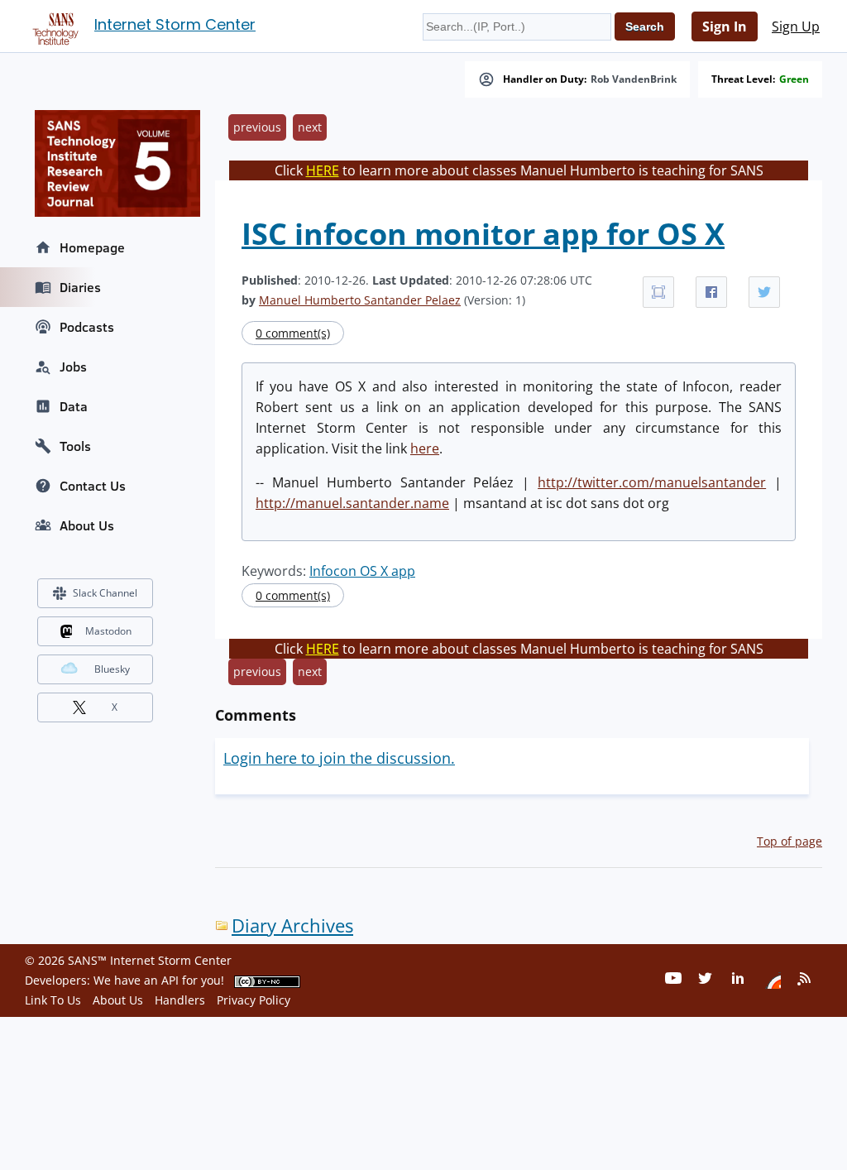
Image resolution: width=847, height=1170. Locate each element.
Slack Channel (105, 593)
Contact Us (93, 486)
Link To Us (53, 1000)
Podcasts (87, 327)
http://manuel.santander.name (352, 503)
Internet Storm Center (175, 24)
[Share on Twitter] (764, 292)
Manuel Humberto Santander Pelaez (360, 300)
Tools (75, 446)
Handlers (180, 1000)
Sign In (724, 26)
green (794, 79)
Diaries (80, 287)
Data (74, 406)
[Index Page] (53, 25)
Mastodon (108, 631)
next (310, 127)
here (424, 448)
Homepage (92, 247)
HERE (322, 170)
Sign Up (796, 26)
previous (257, 127)
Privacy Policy (253, 1000)
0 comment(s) (293, 333)
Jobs (73, 366)
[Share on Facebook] (711, 292)
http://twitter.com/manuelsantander (652, 482)
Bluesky (112, 669)
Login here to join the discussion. (339, 758)
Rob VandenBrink (634, 79)
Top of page (789, 841)
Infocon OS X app (362, 571)
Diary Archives (292, 925)
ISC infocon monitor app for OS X (483, 233)
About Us (87, 525)
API (170, 980)
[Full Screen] (658, 292)
